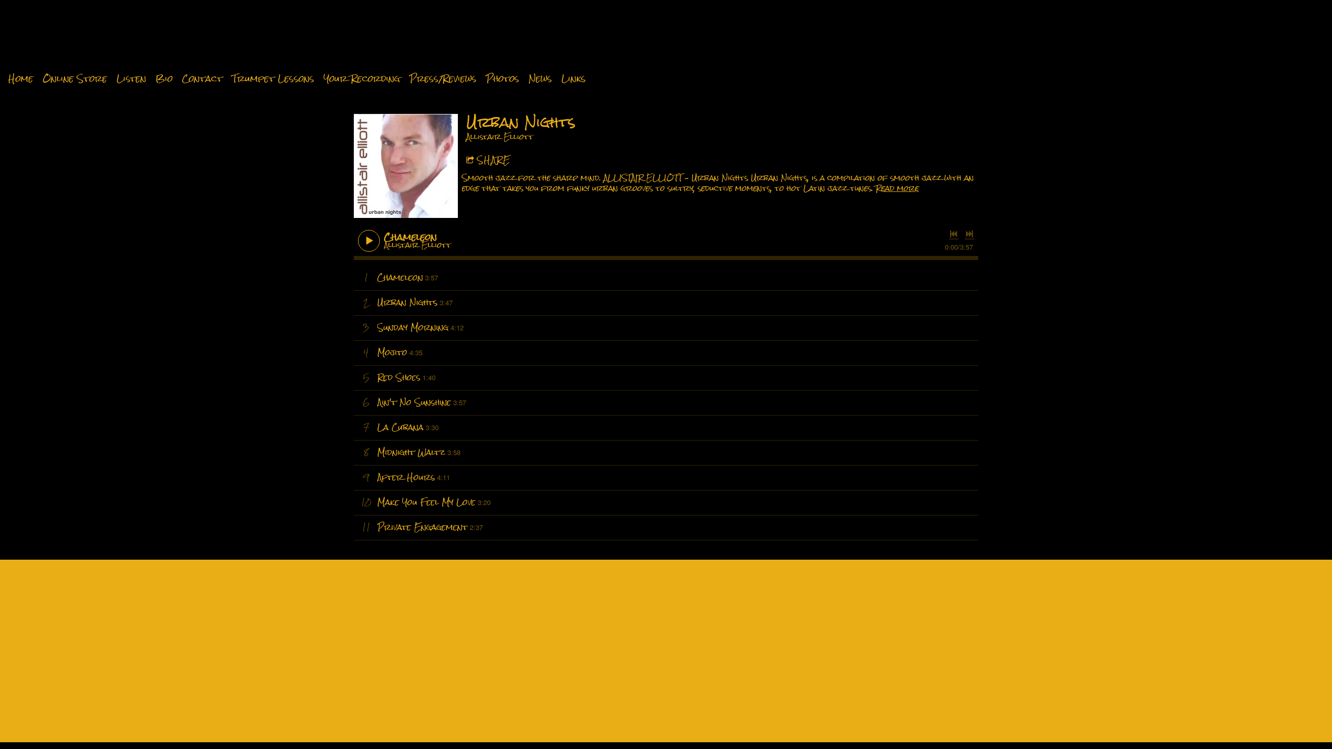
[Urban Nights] (406, 166)
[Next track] (969, 234)
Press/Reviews (443, 79)
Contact (202, 79)
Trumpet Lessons (273, 79)
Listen (131, 79)
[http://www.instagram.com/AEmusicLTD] (651, 635)
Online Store (75, 79)
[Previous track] (953, 234)
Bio (164, 79)
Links (573, 79)
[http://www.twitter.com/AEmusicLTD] (666, 635)
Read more (897, 188)
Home (20, 79)
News (540, 79)
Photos (502, 79)
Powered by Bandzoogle (666, 669)
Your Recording (362, 79)
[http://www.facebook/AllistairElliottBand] (679, 635)
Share (493, 160)
